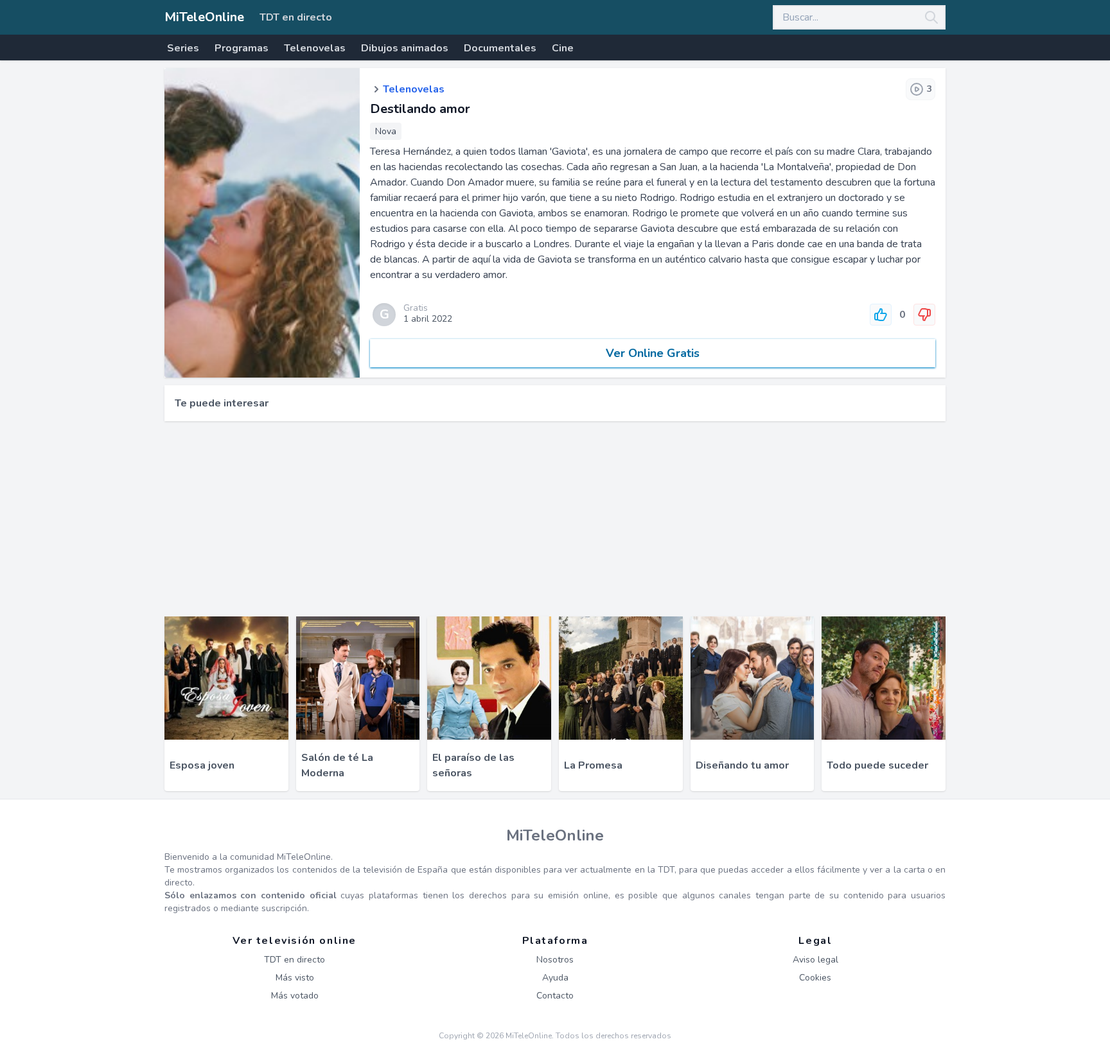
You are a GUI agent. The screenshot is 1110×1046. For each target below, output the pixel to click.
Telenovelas (315, 48)
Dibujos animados (404, 48)
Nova (385, 131)
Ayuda (555, 978)
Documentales (500, 48)
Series (183, 48)
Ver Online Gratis (653, 353)
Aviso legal (815, 960)
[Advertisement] (555, 519)
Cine (563, 48)
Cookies (815, 978)
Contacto (555, 995)
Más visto (295, 978)
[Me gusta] (881, 315)
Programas (242, 48)
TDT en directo (296, 17)
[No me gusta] (924, 315)
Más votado (295, 995)
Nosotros (555, 960)
